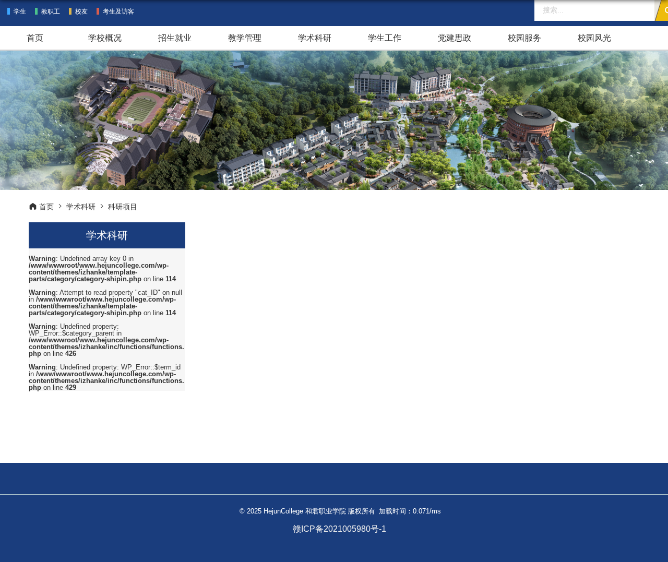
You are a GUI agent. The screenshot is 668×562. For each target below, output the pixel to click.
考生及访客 (118, 11)
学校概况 (105, 37)
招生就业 (175, 37)
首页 (35, 37)
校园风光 (594, 37)
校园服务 (524, 37)
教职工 (50, 11)
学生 (20, 11)
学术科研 (314, 37)
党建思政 (454, 37)
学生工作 (384, 37)
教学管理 (244, 37)
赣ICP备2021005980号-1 (339, 528)
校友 (81, 11)
